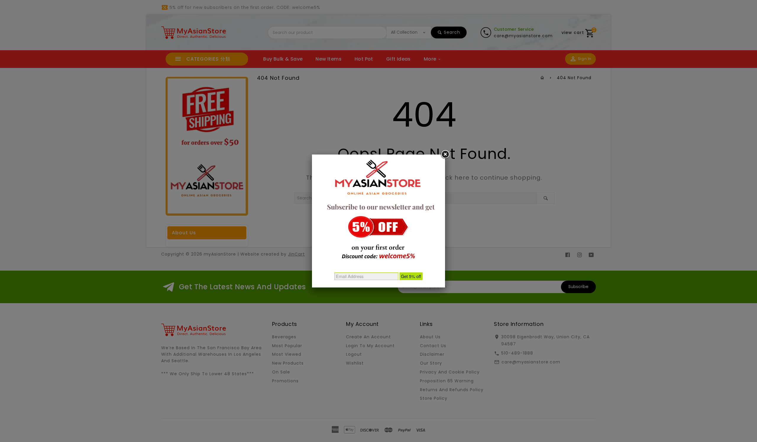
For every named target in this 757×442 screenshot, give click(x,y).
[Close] (445, 154)
